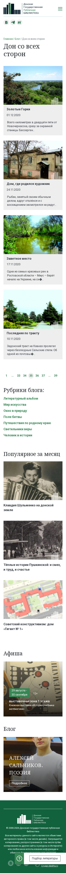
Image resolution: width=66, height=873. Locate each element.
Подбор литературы (45, 858)
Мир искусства (15, 404)
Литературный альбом (21, 398)
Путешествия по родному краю (27, 423)
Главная (8, 38)
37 (43, 375)
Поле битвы (13, 417)
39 (55, 375)
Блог (17, 38)
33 (18, 375)
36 (37, 375)
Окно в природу (15, 411)
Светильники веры (18, 429)
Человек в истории (18, 435)
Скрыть (60, 851)
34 (24, 375)
